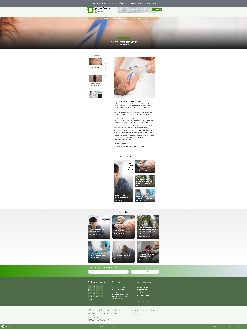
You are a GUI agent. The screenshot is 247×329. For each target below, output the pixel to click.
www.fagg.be (145, 310)
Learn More (148, 3)
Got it (154, 3)
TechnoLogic (225, 326)
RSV (143, 103)
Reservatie (133, 18)
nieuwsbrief (127, 37)
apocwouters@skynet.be (145, 292)
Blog (138, 18)
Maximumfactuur (95, 100)
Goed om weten (112, 18)
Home (118, 37)
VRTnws (122, 146)
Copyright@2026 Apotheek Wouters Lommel (104, 326)
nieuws (122, 37)
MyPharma (220, 326)
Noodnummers (121, 18)
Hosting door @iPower (232, 326)
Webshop (127, 18)
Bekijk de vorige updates (93, 274)
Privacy (122, 326)
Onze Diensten (103, 18)
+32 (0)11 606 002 (141, 290)
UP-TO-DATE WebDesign (240, 326)
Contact (143, 18)
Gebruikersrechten (116, 326)
